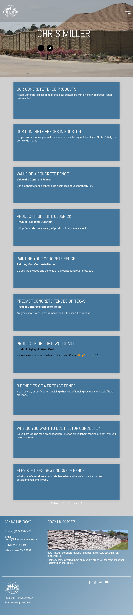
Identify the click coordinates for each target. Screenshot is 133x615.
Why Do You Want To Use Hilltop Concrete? (58, 428)
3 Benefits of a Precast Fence (46, 386)
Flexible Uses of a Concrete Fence (51, 471)
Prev (56, 503)
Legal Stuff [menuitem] (11, 598)
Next (76, 503)
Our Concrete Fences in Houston (49, 131)
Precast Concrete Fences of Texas (51, 301)
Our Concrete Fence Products (46, 89)
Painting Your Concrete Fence (46, 259)
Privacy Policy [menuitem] (25, 598)
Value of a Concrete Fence (43, 174)
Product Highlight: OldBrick (44, 216)
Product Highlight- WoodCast (45, 343)
